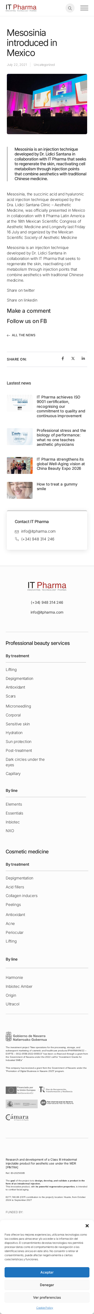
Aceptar (47, 1272)
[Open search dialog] (70, 8)
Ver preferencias (47, 1297)
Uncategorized (44, 65)
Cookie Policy (44, 1307)
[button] (87, 1225)
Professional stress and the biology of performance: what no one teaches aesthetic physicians (61, 437)
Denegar (47, 1285)
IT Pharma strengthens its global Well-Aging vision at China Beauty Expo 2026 (61, 464)
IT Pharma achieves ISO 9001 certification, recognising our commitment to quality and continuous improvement (61, 406)
